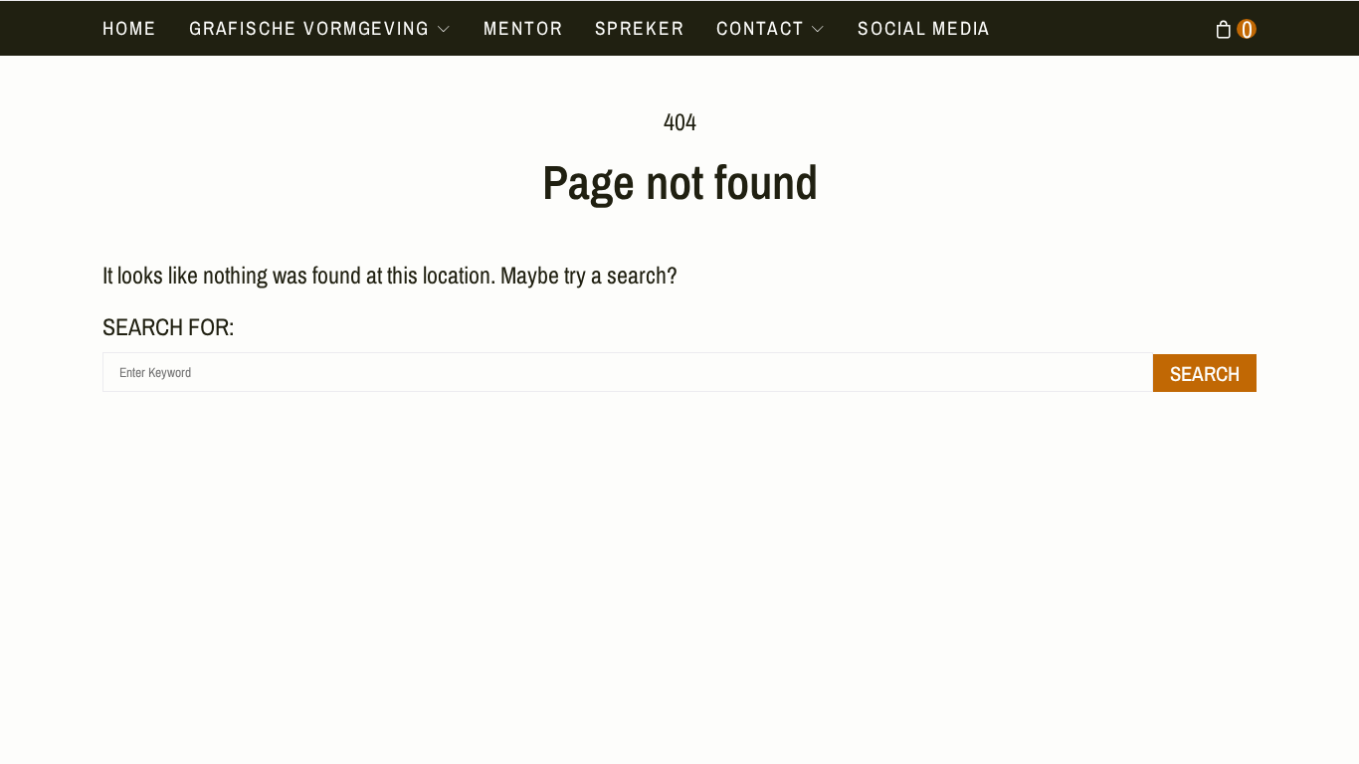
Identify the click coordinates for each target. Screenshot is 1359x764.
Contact (760, 28)
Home (129, 28)
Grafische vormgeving (309, 28)
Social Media (924, 28)
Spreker (639, 28)
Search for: (168, 326)
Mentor (523, 28)
